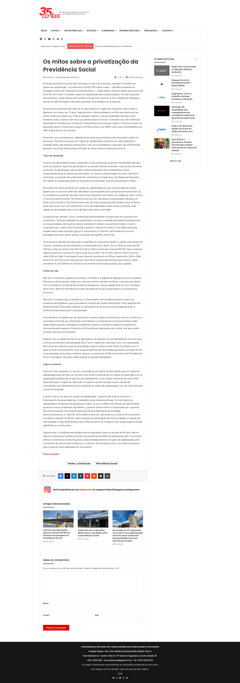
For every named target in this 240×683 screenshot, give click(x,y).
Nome (46, 603)
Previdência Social (107, 463)
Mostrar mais (175, 161)
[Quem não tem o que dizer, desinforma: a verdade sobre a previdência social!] (93, 519)
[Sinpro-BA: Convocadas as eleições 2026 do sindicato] (161, 70)
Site (97, 615)
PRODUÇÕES (150, 30)
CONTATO (167, 30)
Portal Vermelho (51, 454)
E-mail (46, 615)
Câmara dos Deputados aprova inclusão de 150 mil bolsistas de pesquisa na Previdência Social (56, 534)
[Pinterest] (87, 476)
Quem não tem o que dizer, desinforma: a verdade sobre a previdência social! (93, 533)
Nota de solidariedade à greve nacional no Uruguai (117, 46)
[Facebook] (60, 476)
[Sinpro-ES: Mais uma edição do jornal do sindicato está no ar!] (161, 130)
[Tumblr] (80, 476)
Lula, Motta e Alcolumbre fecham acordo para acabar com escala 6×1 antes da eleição (184, 145)
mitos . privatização (80, 463)
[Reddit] (94, 476)
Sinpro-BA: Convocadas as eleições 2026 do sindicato (184, 69)
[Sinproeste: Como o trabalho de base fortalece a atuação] (161, 97)
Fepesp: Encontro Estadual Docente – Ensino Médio (182, 83)
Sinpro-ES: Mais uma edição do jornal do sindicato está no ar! (182, 129)
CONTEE (55, 30)
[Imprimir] (107, 476)
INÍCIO (44, 30)
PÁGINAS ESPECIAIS (129, 30)
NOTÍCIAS (91, 30)
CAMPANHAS (108, 30)
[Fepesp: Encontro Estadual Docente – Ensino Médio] (161, 84)
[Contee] (64, 13)
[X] (67, 476)
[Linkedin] (74, 476)
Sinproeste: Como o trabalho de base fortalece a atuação (182, 96)
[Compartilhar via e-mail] (100, 476)
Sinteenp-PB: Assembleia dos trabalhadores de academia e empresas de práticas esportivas (183, 112)
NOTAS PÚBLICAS (72, 30)
